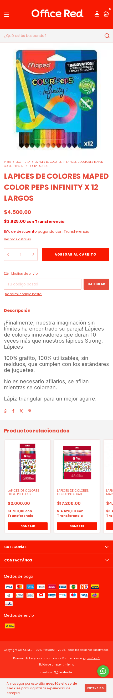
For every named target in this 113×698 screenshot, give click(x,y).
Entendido (95, 688)
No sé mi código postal (23, 294)
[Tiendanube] (56, 672)
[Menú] (7, 14)
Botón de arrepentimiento (56, 665)
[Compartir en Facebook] (13, 411)
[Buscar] (106, 36)
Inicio (7, 162)
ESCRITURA (23, 162)
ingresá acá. (91, 658)
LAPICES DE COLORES (48, 162)
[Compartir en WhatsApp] (5, 411)
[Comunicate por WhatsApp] (103, 671)
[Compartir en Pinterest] (29, 411)
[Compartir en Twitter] (21, 411)
